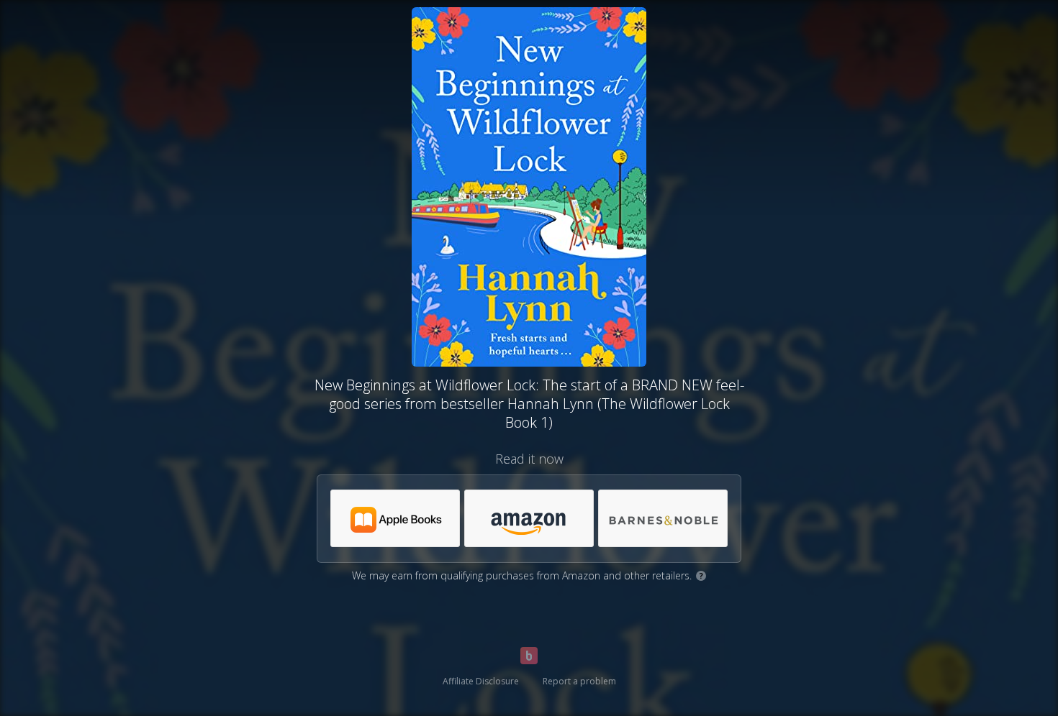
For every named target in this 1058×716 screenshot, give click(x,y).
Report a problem (579, 681)
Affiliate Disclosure (481, 681)
